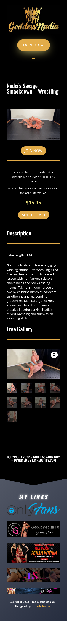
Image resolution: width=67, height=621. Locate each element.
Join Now (33, 45)
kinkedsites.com (44, 460)
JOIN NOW (33, 150)
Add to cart (34, 214)
